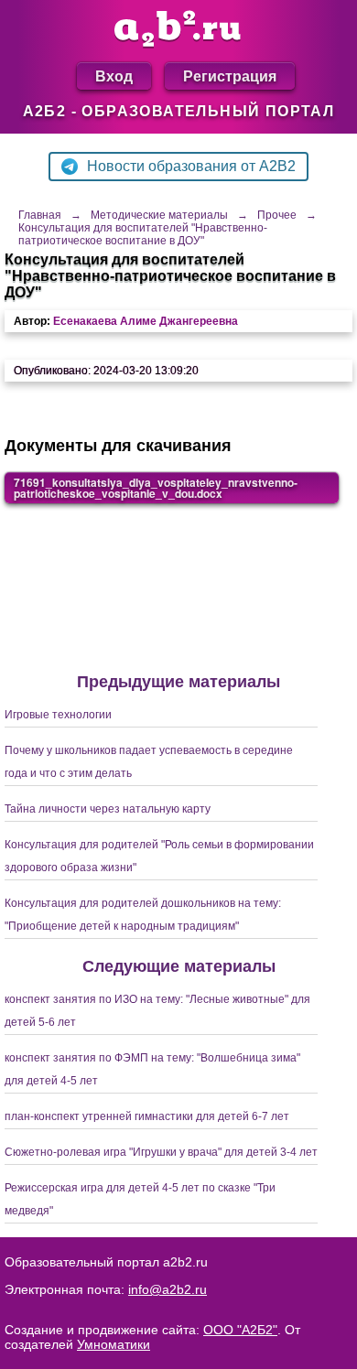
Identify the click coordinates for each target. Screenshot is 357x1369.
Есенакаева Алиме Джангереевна (145, 321)
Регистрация (229, 75)
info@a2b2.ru (167, 1289)
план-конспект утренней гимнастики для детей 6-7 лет (147, 1116)
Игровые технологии (58, 714)
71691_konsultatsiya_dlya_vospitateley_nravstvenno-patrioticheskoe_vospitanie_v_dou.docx (156, 487)
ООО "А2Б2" (240, 1329)
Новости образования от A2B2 (191, 166)
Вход (114, 75)
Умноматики (113, 1344)
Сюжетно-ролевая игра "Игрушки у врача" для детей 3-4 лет (161, 1152)
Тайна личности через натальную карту (108, 809)
